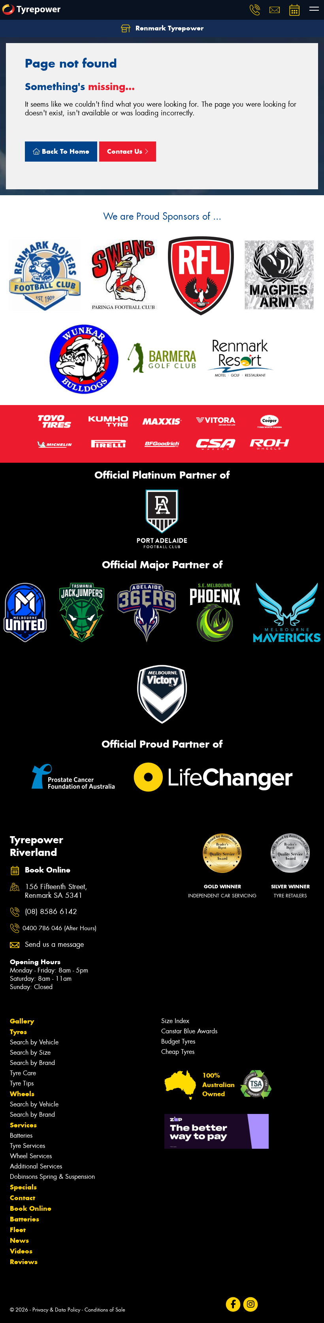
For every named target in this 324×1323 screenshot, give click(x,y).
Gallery (22, 1021)
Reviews (24, 1261)
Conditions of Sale (105, 1309)
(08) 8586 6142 (51, 911)
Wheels (22, 1093)
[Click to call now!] (255, 10)
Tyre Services (27, 1146)
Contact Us (125, 151)
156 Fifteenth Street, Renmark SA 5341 (56, 891)
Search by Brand (32, 1063)
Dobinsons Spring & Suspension (52, 1176)
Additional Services (36, 1166)
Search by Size (30, 1052)
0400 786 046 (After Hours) (59, 928)
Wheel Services (31, 1156)
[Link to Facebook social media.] (233, 1304)
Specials (23, 1187)
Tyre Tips (22, 1083)
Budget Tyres (178, 1041)
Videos (21, 1251)
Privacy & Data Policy (56, 1309)
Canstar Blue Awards (189, 1031)
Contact (22, 1197)
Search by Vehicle (34, 1042)
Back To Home (64, 151)
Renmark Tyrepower (168, 28)
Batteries (21, 1135)
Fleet (18, 1229)
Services (23, 1125)
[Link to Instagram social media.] (250, 1304)
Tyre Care (23, 1073)
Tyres (18, 1031)
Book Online (30, 1208)
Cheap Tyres (177, 1052)
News (19, 1240)
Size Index (175, 1021)
